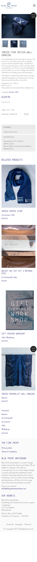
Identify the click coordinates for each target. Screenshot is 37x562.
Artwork (5, 433)
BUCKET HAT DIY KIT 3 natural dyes (17, 272)
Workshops (6, 429)
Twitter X (13, 114)
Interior (11, 92)
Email (26, 114)
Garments (5, 410)
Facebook (5, 114)
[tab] (18, 127)
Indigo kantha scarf (12, 211)
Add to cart (6, 215)
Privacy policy (7, 448)
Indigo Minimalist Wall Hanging (18, 394)
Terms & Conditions (9, 451)
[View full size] (4, 17)
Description (7, 127)
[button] (34, 5)
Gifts (16, 92)
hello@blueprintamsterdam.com (14, 488)
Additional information (10, 132)
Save (21, 114)
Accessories (6, 422)
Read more (6, 398)
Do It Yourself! (7, 418)
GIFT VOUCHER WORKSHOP (13, 334)
